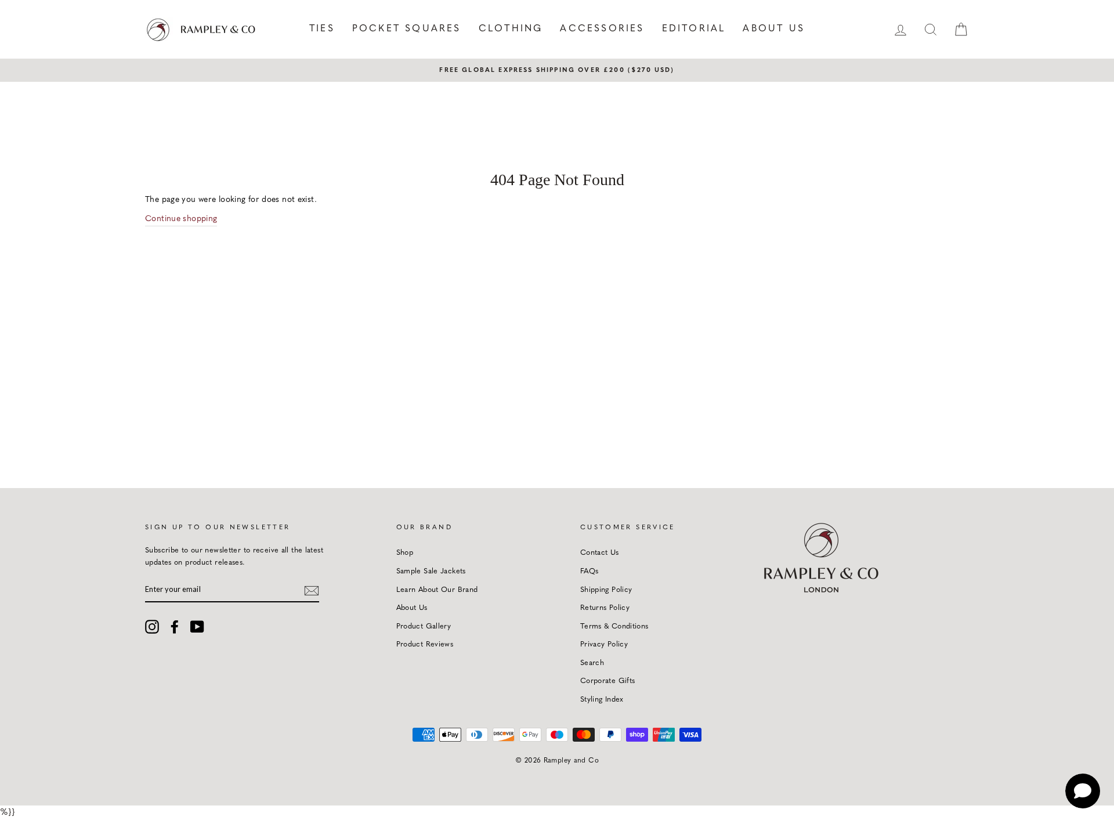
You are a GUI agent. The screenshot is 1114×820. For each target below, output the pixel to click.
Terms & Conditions (614, 626)
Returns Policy (605, 608)
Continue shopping (181, 219)
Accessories (602, 29)
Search (592, 663)
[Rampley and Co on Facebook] (175, 627)
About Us (774, 29)
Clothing (511, 29)
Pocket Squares (406, 29)
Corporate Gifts (607, 681)
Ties (322, 29)
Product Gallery (423, 626)
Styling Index (602, 699)
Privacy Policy (604, 644)
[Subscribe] (311, 589)
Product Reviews (425, 644)
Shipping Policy (606, 590)
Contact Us (599, 553)
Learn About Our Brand (437, 590)
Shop (405, 553)
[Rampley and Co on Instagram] (152, 627)
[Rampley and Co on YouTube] (197, 627)
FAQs (589, 571)
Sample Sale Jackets (431, 571)
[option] (557, 70)
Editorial (694, 29)
